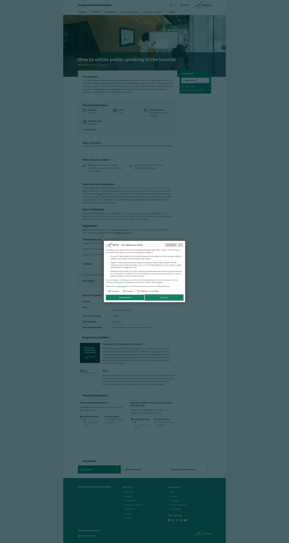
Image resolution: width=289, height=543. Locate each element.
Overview (172, 245)
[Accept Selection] (180, 245)
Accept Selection (125, 297)
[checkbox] (112, 291)
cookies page (121, 286)
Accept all (164, 297)
